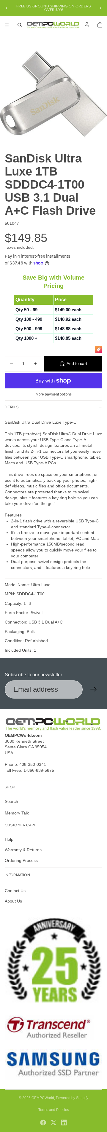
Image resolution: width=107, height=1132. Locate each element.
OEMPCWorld (43, 1098)
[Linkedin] (63, 1122)
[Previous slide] (6, 8)
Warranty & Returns (23, 849)
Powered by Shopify (72, 1098)
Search (11, 801)
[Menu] (7, 25)
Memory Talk (17, 813)
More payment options (54, 394)
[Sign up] (93, 689)
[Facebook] (43, 1122)
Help (9, 839)
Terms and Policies (53, 1110)
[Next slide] (100, 8)
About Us (13, 901)
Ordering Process (21, 860)
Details (11, 407)
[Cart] (99, 24)
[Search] (19, 24)
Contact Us (15, 890)
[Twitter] (53, 1122)
